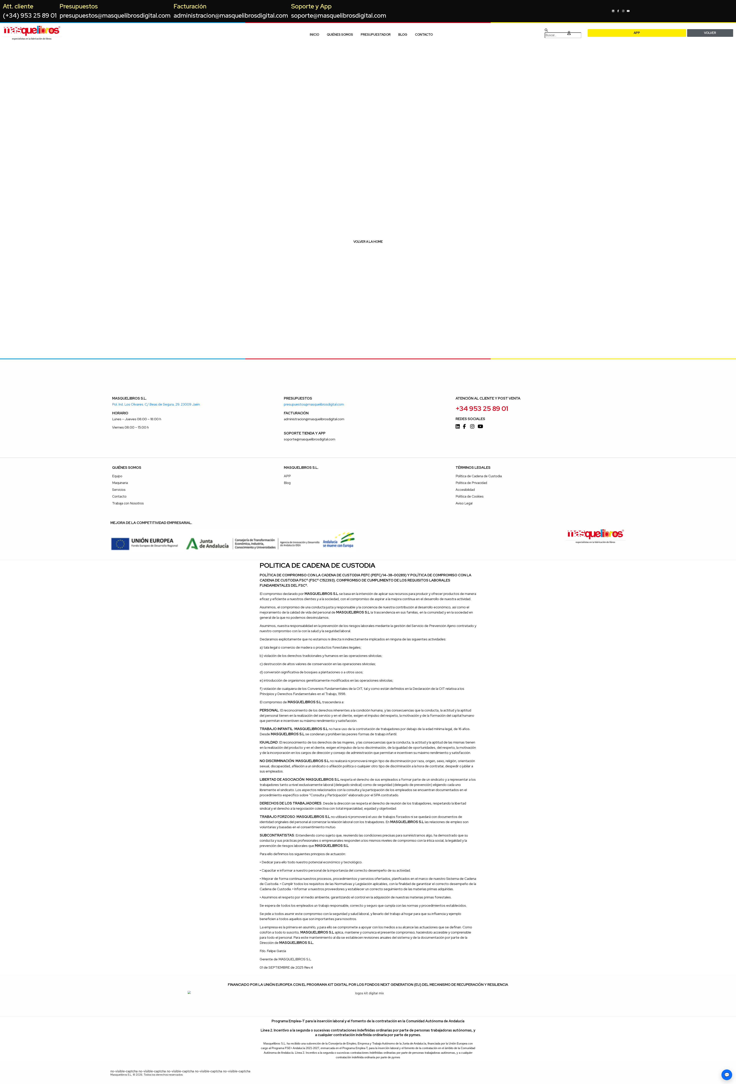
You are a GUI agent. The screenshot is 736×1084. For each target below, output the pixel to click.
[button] (554, 30)
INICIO (314, 35)
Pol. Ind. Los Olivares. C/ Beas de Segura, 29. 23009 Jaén (156, 404)
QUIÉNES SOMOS (340, 35)
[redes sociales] (614, 11)
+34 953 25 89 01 (482, 408)
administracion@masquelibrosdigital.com (231, 16)
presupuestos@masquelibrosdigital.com (115, 16)
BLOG (402, 35)
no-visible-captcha (124, 1071)
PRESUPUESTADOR (376, 35)
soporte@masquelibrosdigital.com (338, 16)
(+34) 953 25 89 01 (30, 16)
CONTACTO (424, 35)
